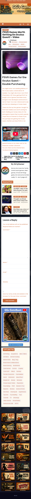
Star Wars (6, 392)
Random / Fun (20, 386)
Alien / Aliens (23, 354)
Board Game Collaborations (11, 362)
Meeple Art (6, 380)
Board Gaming (7, 365)
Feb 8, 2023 (16, 202)
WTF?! (16, 403)
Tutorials (5, 397)
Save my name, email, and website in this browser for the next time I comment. (15, 295)
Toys (20, 395)
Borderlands (16, 365)
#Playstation (16, 44)
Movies (13, 380)
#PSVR (22, 44)
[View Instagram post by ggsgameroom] (27, 340)
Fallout (13, 371)
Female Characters (8, 374)
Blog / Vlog (15, 359)
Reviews (12, 389)
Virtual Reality (16, 400)
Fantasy (19, 371)
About (15, 495)
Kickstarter (11, 377)
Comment (6, 230)
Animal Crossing (14, 357)
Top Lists (5, 395)
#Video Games (12, 46)
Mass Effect (19, 377)
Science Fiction (20, 389)
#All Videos (14, 42)
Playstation (20, 383)
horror (5, 377)
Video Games (17, 186)
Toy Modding (13, 395)
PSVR (13, 386)
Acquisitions (14, 354)
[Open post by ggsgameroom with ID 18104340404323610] (15, 325)
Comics (14, 368)
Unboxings (16, 397)
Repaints (5, 389)
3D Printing (6, 354)
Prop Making (6, 386)
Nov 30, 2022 (17, 213)
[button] (24, 24)
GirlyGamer (13, 40)
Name (5, 262)
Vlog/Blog (5, 29)
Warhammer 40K (8, 403)
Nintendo (19, 380)
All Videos (6, 357)
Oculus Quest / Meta (9, 383)
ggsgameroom (15, 309)
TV (10, 397)
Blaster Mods (6, 359)
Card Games (6, 368)
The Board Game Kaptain (10, 150)
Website (5, 282)
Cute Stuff (6, 371)
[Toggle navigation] (20, 24)
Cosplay (20, 368)
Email (5, 272)
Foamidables (19, 374)
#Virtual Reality (22, 46)
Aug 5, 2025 (16, 192)
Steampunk (14, 392)
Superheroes (22, 392)
